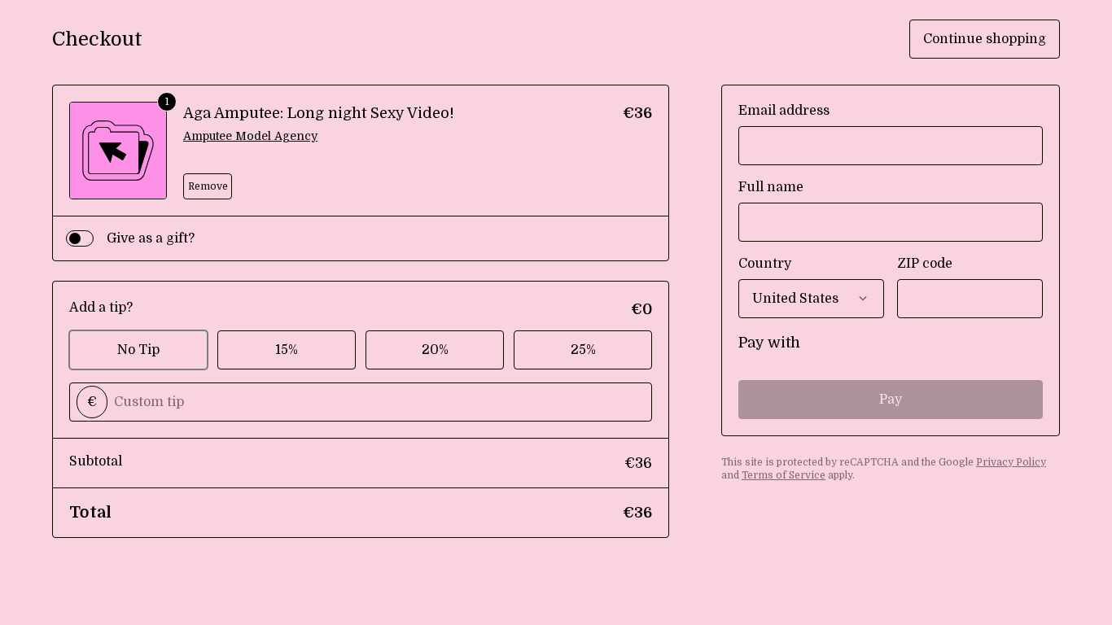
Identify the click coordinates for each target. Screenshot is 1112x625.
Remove (208, 186)
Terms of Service (783, 475)
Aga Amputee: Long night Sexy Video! (318, 113)
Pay (890, 399)
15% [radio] (286, 350)
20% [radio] (435, 350)
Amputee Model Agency (250, 135)
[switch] (80, 238)
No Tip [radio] (138, 350)
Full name (770, 187)
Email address (784, 110)
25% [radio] (583, 350)
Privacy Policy (1011, 462)
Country (764, 263)
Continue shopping (984, 39)
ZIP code (924, 263)
